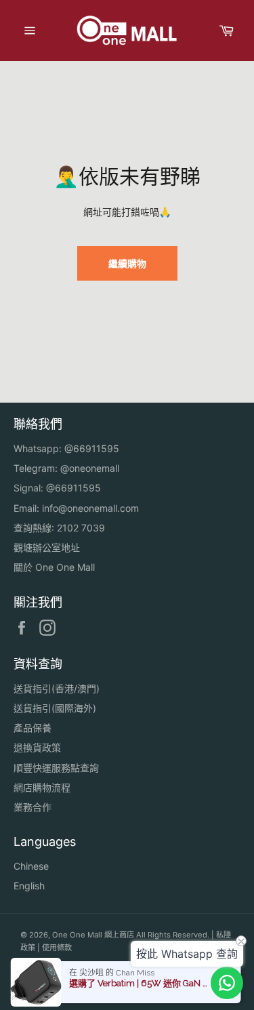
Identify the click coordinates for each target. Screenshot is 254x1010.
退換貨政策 (37, 747)
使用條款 (57, 947)
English (29, 885)
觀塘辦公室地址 (47, 547)
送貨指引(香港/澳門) (57, 688)
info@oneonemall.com (90, 508)
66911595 (96, 448)
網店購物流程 (42, 787)
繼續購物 (127, 263)
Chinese (31, 866)
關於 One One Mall (54, 567)
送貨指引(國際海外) (55, 708)
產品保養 (32, 727)
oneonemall (94, 468)
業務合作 (32, 807)
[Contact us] (227, 983)
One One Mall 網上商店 (93, 935)
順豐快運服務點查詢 (56, 767)
